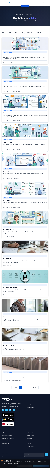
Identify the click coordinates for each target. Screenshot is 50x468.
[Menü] (47, 3)
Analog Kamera (30, 446)
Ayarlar (24, 466)
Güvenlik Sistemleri (18, 32)
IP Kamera (29, 443)
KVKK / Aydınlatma (14, 463)
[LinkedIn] (3, 410)
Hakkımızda (29, 402)
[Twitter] (6, 410)
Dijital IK (39, 32)
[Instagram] (10, 410)
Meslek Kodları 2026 (8, 55)
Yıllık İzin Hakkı (7, 258)
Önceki (15, 387)
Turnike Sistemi (30, 438)
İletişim (28, 410)
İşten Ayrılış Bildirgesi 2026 (10, 113)
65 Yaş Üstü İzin (7, 316)
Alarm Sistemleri (7, 142)
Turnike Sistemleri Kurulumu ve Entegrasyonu (15, 375)
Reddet (8, 466)
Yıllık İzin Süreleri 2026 (9, 229)
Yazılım (3, 433)
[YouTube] (13, 410)
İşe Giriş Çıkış (6, 171)
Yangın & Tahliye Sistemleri (8, 438)
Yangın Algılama (30, 435)
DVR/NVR (28, 441)
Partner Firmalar (30, 404)
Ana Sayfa (18, 14)
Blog (23, 14)
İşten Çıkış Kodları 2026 (9, 200)
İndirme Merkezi (30, 407)
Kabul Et (41, 466)
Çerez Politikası (7, 463)
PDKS (10, 32)
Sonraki (34, 387)
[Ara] (43, 3)
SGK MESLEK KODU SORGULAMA (12, 84)
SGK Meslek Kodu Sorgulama (10, 287)
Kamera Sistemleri (6, 441)
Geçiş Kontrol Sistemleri (7, 435)
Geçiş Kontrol (30, 32)
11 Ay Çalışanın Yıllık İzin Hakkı (10, 346)
